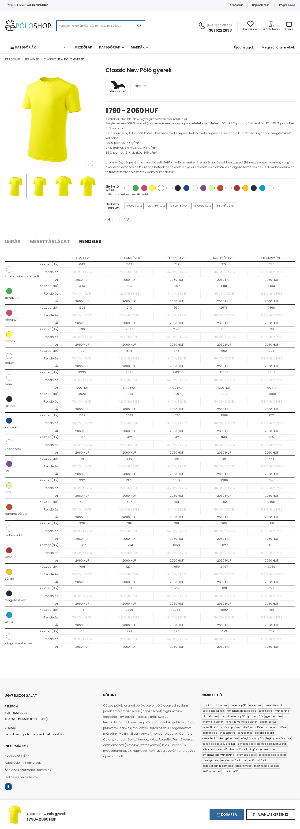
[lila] (203, 188)
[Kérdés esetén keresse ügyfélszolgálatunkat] (201, 25)
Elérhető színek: (112, 188)
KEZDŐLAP (12, 59)
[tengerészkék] (254, 188)
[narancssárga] (220, 188)
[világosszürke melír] (271, 188)
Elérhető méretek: (112, 206)
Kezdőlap (83, 47)
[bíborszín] (144, 188)
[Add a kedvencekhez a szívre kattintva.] (126, 219)
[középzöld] (195, 188)
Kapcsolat (236, 5)
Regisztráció (287, 5)
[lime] (212, 188)
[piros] (237, 188)
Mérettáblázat (50, 241)
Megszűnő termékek (278, 47)
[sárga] (245, 188)
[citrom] (153, 188)
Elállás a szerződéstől (21, 777)
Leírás (13, 241)
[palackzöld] (228, 188)
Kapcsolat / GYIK (17, 755)
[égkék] (161, 188)
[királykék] (186, 188)
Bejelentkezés (260, 5)
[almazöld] (136, 188)
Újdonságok (244, 47)
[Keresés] (139, 25)
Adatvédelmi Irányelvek (23, 762)
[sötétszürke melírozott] (127, 188)
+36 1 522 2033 (219, 30)
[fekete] (178, 188)
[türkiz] (262, 188)
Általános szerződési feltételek (28, 770)
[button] (37, 47)
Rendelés (90, 241)
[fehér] (169, 188)
